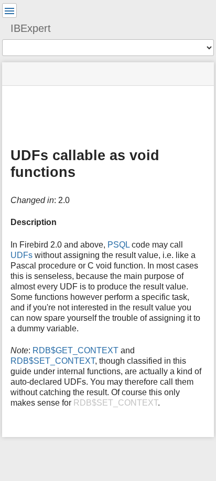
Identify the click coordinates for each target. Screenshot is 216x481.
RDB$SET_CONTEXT (52, 360)
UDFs (21, 255)
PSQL (118, 244)
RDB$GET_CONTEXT (75, 350)
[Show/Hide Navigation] (9, 10)
